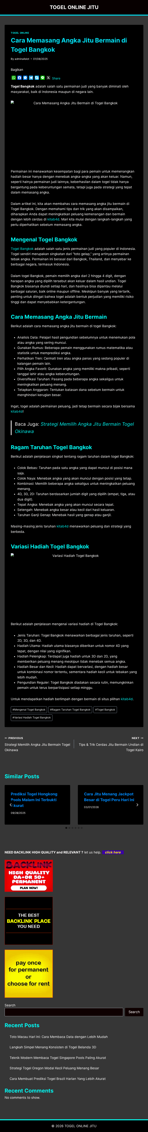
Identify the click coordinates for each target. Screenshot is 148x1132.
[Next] (137, 804)
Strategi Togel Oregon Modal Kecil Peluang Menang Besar (54, 1068)
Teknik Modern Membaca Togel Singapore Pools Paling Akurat (58, 1058)
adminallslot (22, 58)
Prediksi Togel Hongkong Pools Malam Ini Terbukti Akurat (34, 800)
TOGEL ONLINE (20, 32)
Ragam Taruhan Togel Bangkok (70, 709)
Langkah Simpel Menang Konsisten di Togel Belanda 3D (53, 1047)
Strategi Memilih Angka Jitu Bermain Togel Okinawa (37, 744)
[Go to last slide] (11, 804)
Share (56, 78)
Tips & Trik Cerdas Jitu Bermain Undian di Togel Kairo (111, 744)
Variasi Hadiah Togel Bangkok (32, 717)
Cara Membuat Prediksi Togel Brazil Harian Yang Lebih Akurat (58, 1079)
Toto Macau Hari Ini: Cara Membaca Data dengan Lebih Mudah (59, 1037)
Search (10, 1005)
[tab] (66, 828)
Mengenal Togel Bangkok (29, 709)
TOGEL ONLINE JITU (81, 1126)
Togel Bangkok (22, 249)
